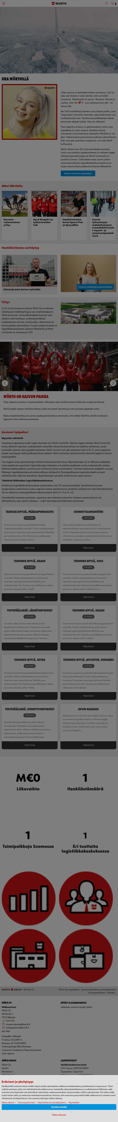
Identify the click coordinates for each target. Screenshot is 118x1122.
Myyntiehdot (74, 1102)
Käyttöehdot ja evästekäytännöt (52, 1102)
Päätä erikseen (59, 1115)
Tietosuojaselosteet (26, 1102)
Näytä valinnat (8, 1102)
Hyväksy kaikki (59, 1107)
